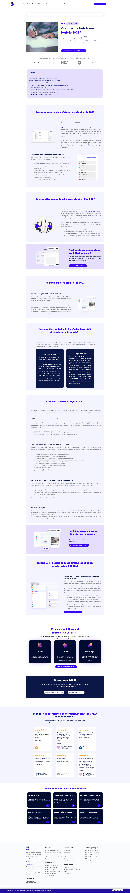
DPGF (42, 656)
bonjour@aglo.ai (30, 865)
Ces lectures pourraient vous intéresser (41, 94)
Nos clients (64, 4)
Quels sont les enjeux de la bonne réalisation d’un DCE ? (45, 80)
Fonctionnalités (36, 4)
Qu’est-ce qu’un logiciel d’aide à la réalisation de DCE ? (44, 78)
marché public (93, 211)
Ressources (54, 4)
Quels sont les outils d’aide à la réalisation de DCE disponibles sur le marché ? (51, 85)
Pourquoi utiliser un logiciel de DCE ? (39, 83)
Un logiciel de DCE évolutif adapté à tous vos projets (44, 92)
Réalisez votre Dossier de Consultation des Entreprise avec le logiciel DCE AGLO (52, 90)
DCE (28, 14)
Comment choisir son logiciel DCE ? (40, 87)
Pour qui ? (25, 4)
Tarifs (46, 4)
